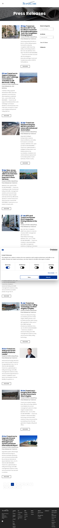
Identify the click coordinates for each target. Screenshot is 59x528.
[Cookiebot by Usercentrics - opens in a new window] (51, 250)
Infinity (14, 513)
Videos (32, 514)
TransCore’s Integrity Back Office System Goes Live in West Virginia (28, 393)
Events (32, 512)
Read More (25, 66)
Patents (53, 525)
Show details (51, 273)
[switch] (22, 267)
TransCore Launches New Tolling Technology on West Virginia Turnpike (29, 306)
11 (16, 487)
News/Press (34, 37)
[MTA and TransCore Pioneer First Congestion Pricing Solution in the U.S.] (11, 223)
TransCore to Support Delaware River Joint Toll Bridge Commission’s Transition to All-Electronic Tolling (10, 78)
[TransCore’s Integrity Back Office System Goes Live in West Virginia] (11, 395)
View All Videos (44, 42)
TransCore (33, 39)
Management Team (40, 516)
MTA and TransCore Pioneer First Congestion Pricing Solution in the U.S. (29, 219)
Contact (47, 510)
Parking (25, 516)
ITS (18, 510)
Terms (53, 518)
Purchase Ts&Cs (53, 523)
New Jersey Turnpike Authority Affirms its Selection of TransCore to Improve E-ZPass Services (9, 174)
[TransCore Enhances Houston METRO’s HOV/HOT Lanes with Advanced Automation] (11, 128)
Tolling (14, 511)
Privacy (53, 520)
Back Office (14, 524)
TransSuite (20, 512)
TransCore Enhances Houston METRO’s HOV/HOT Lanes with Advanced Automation (29, 126)
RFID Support (54, 512)
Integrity (14, 520)
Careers (39, 518)
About (39, 510)
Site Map (53, 526)
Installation (20, 516)
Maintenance (20, 518)
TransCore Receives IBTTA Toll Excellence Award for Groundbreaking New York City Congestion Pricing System (29, 30)
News (32, 510)
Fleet (25, 519)
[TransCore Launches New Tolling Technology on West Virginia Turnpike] (11, 306)
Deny (29, 277)
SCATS (19, 514)
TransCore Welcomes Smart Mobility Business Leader (8, 351)
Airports (25, 514)
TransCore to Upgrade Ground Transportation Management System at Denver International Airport (10, 440)
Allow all (48, 277)
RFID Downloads (54, 515)
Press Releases (24, 39)
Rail (25, 517)
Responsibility (40, 513)
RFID (13, 521)
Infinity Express (14, 516)
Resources (54, 517)
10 (12, 487)
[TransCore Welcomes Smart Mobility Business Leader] (28, 353)
